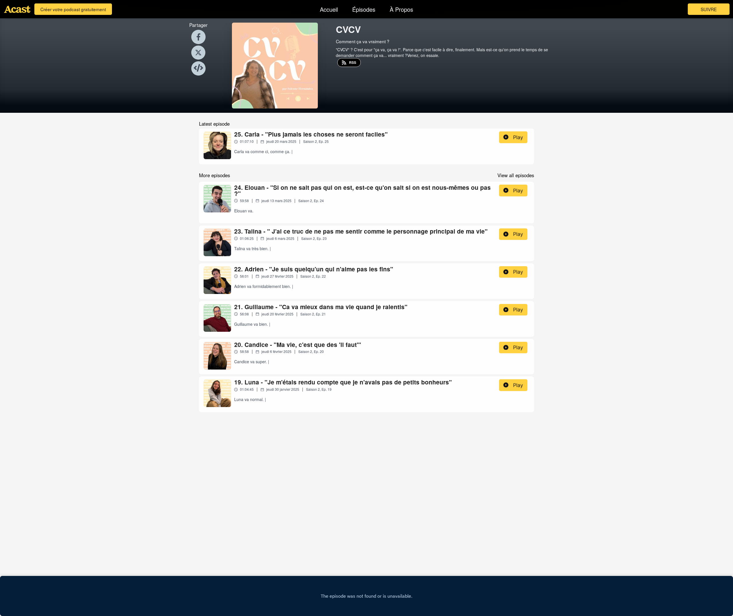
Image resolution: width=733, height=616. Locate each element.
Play (518, 137)
